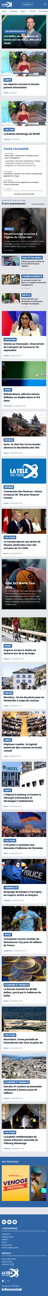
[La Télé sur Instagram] (9, 1222)
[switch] (4, 1281)
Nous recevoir (9, 1259)
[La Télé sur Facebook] (4, 1222)
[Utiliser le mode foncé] (8, 1281)
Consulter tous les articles (24, 194)
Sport (23, 11)
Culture (32, 11)
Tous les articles (38, 204)
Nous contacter (10, 1247)
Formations (8, 1237)
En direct (27, 4)
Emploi (5, 1239)
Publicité (6, 1264)
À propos (6, 1234)
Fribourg (13, 11)
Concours (7, 1245)
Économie (43, 11)
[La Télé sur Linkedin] (14, 1222)
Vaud (4, 11)
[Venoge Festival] (15, 1183)
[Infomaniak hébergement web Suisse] (24, 1289)
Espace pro (7, 1262)
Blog (4, 1242)
